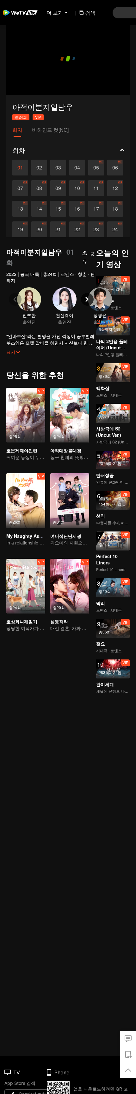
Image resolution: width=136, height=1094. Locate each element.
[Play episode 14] (39, 209)
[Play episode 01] (20, 167)
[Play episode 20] (39, 229)
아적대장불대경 (65, 450)
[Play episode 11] (96, 188)
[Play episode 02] (39, 167)
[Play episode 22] (77, 229)
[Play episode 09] (58, 188)
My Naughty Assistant (30, 536)
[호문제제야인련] (25, 415)
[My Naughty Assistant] (25, 500)
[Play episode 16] (77, 209)
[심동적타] (69, 586)
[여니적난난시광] (69, 500)
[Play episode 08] (39, 188)
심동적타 (59, 621)
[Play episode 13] (20, 209)
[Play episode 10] (77, 188)
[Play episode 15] (58, 209)
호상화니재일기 (21, 621)
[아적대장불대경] (69, 415)
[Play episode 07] (20, 188)
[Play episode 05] (96, 167)
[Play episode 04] (77, 167)
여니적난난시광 (65, 536)
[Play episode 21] (58, 229)
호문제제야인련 (21, 450)
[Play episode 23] (96, 229)
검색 (90, 12)
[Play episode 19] (20, 229)
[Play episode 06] (115, 167)
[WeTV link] (20, 13)
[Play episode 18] (115, 209)
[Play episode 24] (115, 229)
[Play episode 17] (96, 209)
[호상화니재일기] (25, 586)
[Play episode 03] (58, 167)
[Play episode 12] (115, 188)
